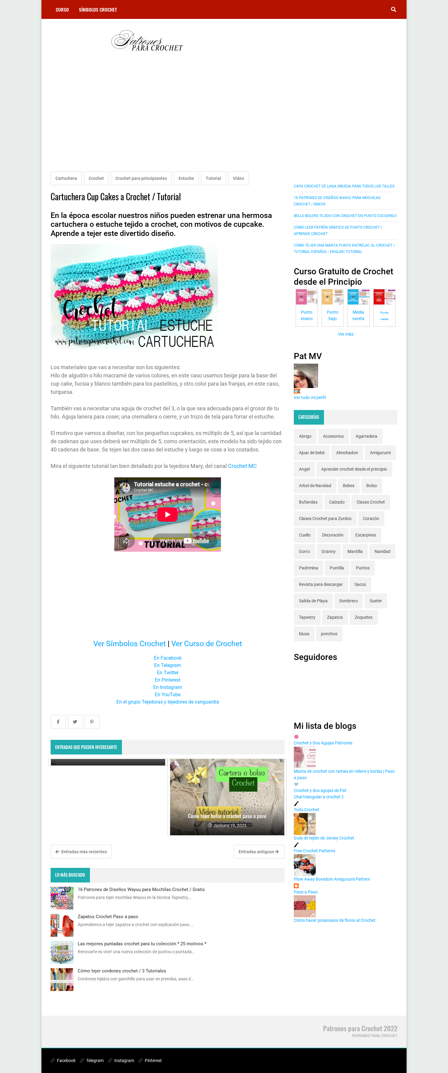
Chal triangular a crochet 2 (319, 796)
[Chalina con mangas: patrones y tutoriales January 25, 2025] (108, 762)
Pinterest (153, 1060)
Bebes (348, 485)
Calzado (337, 502)
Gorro (304, 551)
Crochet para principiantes (141, 178)
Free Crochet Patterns (314, 850)
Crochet (96, 178)
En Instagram (167, 687)
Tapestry (307, 617)
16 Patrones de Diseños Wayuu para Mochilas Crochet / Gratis (141, 889)
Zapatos (335, 617)
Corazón (371, 518)
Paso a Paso (306, 891)
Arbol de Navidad (315, 485)
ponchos (329, 633)
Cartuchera (66, 178)
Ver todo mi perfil (310, 397)
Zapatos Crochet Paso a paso (108, 916)
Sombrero (348, 600)
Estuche (186, 178)
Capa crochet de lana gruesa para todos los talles (344, 186)
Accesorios (333, 436)
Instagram (123, 1060)
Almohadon (347, 452)
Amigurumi (380, 452)
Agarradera (366, 436)
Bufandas (308, 502)
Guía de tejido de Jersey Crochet (324, 838)
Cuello (305, 535)
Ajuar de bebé (312, 452)
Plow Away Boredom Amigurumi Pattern (332, 879)
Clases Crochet (371, 502)
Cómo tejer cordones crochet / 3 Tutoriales (122, 971)
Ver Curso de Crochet (206, 643)
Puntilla (337, 567)
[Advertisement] (168, 119)
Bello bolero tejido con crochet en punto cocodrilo (345, 216)
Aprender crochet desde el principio (354, 469)
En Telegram (167, 665)
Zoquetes (363, 617)
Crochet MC (242, 466)
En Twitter (168, 673)
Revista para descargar (321, 584)
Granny (329, 551)
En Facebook (168, 658)
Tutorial (213, 178)
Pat (297, 391)
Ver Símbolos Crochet (129, 643)
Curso (62, 9)
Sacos (360, 584)
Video (238, 178)
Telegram (94, 1060)
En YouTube (167, 694)
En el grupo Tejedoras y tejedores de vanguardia (167, 702)
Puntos (363, 567)
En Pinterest (167, 680)
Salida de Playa (313, 600)
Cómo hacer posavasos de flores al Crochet (334, 920)
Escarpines (365, 535)
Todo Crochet (306, 809)
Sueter (376, 600)
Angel (304, 469)
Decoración (332, 535)
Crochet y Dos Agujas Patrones (323, 742)
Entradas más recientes (83, 851)
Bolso (371, 485)
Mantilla (355, 551)
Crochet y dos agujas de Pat (320, 790)
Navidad (382, 551)
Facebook (66, 1060)
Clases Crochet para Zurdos (325, 518)
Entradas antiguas (257, 851)
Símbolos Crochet (98, 9)
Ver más (346, 334)
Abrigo (305, 436)
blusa (304, 633)
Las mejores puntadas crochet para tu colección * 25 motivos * (142, 943)
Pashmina (308, 567)
